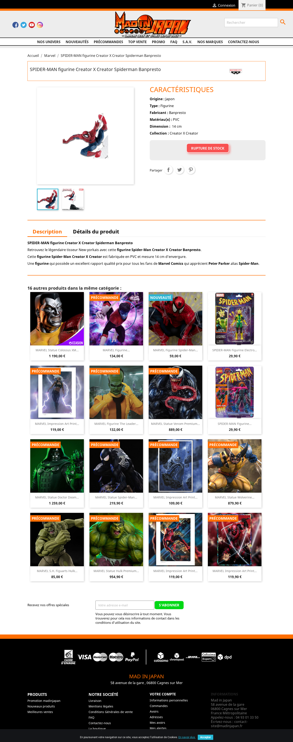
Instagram (40, 26)
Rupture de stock (207, 148)
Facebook (15, 26)
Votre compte (163, 694)
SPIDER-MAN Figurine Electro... (234, 350)
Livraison (95, 701)
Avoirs (154, 711)
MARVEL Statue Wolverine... (234, 497)
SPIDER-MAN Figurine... (235, 424)
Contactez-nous (243, 41)
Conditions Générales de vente (111, 712)
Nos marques (210, 41)
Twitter (23, 26)
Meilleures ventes (40, 712)
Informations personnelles (169, 700)
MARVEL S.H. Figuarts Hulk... (57, 571)
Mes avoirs (157, 723)
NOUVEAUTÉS (77, 41)
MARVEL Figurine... (116, 350)
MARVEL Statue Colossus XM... (57, 350)
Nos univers (48, 41)
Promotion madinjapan (43, 701)
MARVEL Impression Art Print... (57, 424)
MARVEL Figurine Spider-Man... (175, 350)
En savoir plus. (187, 737)
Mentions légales (101, 706)
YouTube (32, 26)
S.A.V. (187, 41)
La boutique (97, 729)
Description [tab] (47, 231)
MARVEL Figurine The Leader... (116, 424)
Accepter (205, 737)
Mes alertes (158, 728)
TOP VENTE (137, 41)
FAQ (173, 41)
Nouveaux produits (41, 706)
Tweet (179, 169)
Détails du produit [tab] (96, 231)
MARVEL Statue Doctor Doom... (57, 497)
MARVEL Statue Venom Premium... (175, 424)
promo (158, 41)
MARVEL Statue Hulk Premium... (116, 571)
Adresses (156, 717)
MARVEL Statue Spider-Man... (116, 497)
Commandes (159, 706)
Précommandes (108, 41)
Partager (168, 169)
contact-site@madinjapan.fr (229, 723)
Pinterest (190, 169)
